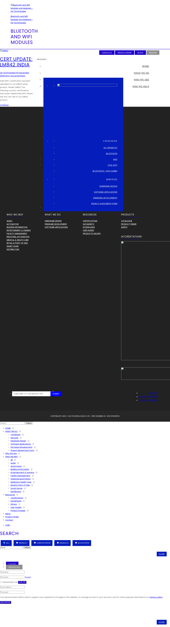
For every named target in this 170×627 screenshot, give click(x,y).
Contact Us (107, 52)
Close (162, 554)
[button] (42, 59)
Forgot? (28, 577)
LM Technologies (7, 72)
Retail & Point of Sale (20, 485)
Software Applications (105, 192)
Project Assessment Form (104, 204)
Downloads (89, 227)
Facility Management (17, 233)
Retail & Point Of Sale (17, 243)
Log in (22, 582)
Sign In (140, 52)
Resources (142, 165)
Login (7, 525)
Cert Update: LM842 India (16, 62)
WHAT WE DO (141, 73)
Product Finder (124, 52)
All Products (110, 148)
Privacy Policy (148, 400)
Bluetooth (111, 154)
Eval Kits (112, 165)
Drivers (14, 504)
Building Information (17, 227)
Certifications (90, 221)
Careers (152, 393)
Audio (9, 221)
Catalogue (126, 221)
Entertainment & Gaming (19, 230)
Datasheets (88, 224)
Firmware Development (105, 198)
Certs (7, 76)
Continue (4, 105)
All (12, 460)
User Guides (88, 230)
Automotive (13, 224)
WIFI (115, 159)
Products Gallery (92, 233)
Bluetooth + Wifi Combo (105, 171)
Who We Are (141, 79)
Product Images (18, 510)
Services (14, 437)
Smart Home (13, 246)
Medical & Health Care (18, 240)
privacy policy (156, 597)
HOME (145, 66)
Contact (9, 520)
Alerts (144, 207)
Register (153, 52)
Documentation (17, 76)
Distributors (140, 158)
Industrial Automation (18, 236)
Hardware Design (108, 186)
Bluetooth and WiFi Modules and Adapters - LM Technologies (22, 19)
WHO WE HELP (140, 86)
